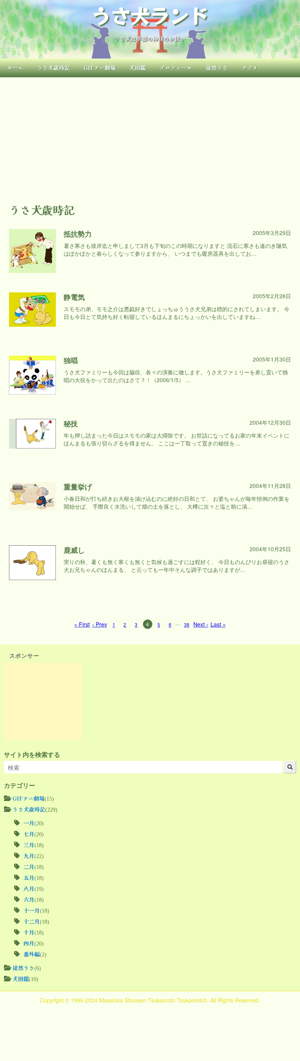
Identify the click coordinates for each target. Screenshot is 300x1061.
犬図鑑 (137, 67)
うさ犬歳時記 (53, 67)
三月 (28, 845)
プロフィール (175, 67)
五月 (28, 877)
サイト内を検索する (32, 754)
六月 (28, 899)
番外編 (31, 954)
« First (82, 624)
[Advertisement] (150, 135)
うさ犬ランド (150, 15)
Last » (218, 624)
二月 (28, 867)
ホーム (15, 67)
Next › (200, 624)
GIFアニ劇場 (100, 67)
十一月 (31, 910)
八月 (28, 888)
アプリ (249, 67)
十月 (28, 932)
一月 (28, 823)
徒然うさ (217, 67)
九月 (28, 856)
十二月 (31, 921)
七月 (28, 834)
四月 (28, 943)
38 (186, 624)
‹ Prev (99, 624)
